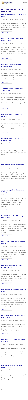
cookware (20, 143)
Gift (19, 270)
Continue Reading (7, 33)
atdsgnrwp (5, 19)
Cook (19, 69)
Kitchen (21, 19)
